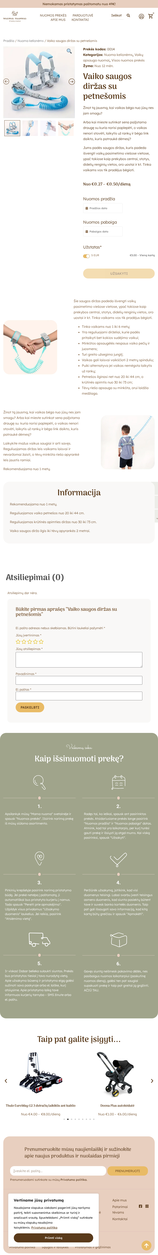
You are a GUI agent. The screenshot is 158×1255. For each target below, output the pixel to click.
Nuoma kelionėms (30, 41)
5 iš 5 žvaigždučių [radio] (41, 641)
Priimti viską (53, 1238)
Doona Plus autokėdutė (41, 1106)
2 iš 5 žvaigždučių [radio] (23, 641)
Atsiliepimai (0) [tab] (35, 578)
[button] (5, 1081)
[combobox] (117, 15)
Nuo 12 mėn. (104, 66)
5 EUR (123, 255)
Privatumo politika (44, 1227)
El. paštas (23, 689)
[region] (53, 1220)
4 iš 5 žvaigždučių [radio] (35, 641)
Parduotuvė (83, 15)
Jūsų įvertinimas (28, 635)
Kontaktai (80, 20)
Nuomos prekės (53, 15)
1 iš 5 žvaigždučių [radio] (18, 641)
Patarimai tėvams (120, 1209)
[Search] (128, 15)
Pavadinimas (26, 673)
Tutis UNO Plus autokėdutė (117, 1106)
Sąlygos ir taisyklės (55, 1247)
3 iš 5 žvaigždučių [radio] (29, 641)
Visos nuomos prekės (128, 60)
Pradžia (8, 41)
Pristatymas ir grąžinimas (93, 1247)
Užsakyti (119, 273)
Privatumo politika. (73, 1180)
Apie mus (58, 20)
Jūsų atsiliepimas (29, 649)
